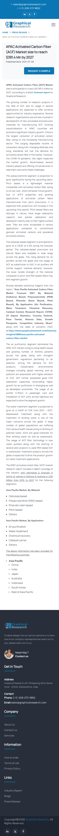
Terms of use (11, 763)
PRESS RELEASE (19, 32)
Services (9, 735)
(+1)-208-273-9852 (29, 8)
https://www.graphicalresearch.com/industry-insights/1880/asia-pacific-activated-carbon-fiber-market (31, 334)
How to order (11, 757)
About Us (9, 724)
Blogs (7, 796)
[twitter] (29, 14)
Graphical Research (37, 819)
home (5, 32)
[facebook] (34, 14)
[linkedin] (24, 14)
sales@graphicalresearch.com (29, 4)
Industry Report (13, 790)
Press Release (12, 801)
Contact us (21, 656)
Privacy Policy (12, 768)
